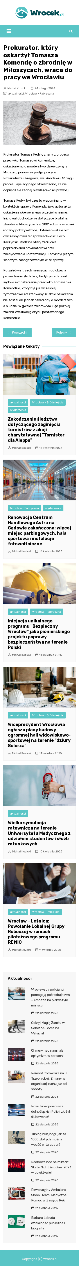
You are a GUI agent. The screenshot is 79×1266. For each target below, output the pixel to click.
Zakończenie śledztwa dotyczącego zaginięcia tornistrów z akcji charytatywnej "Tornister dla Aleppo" (36, 429)
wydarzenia (18, 410)
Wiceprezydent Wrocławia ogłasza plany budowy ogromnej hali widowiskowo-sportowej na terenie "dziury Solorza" (39, 735)
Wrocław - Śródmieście (47, 402)
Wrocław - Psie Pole (45, 911)
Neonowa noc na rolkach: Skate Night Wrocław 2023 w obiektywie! (51, 1167)
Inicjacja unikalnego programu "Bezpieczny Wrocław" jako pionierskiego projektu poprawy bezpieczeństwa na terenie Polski (39, 634)
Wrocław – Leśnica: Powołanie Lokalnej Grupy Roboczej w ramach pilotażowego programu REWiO (36, 931)
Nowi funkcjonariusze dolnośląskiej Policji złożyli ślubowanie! (50, 1111)
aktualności (16, 93)
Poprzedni (19, 332)
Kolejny (61, 332)
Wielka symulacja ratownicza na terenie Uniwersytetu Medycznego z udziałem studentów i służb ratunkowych (39, 833)
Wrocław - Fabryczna (39, 93)
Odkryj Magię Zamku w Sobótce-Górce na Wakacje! (48, 1028)
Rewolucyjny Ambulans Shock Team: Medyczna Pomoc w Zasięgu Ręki (48, 1195)
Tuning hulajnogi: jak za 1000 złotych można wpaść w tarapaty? (48, 1139)
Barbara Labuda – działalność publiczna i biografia (48, 1223)
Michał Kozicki (16, 88)
